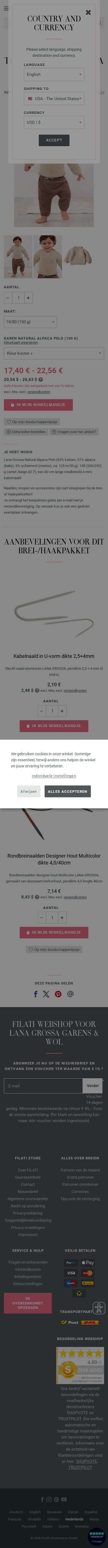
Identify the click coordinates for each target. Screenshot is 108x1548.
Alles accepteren (68, 791)
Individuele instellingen (54, 776)
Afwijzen (28, 791)
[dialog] (54, 774)
